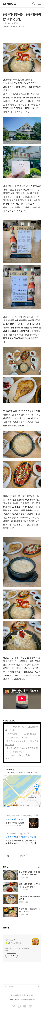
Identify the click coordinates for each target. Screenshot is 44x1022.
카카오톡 (25, 995)
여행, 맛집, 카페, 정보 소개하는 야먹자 (17, 949)
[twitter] (13, 1006)
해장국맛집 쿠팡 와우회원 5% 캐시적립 (22, 837)
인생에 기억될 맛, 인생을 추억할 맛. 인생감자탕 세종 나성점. (15, 824)
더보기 (38, 866)
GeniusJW (9, 4)
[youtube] (24, 1006)
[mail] (30, 1006)
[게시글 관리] (14, 856)
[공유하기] (11, 856)
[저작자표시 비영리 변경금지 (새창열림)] (31, 856)
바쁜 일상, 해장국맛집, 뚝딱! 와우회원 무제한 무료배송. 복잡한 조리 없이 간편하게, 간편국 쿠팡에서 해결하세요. (22, 842)
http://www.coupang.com (16, 833)
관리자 (31, 995)
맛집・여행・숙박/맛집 (10, 23)
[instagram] (19, 1006)
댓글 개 (6, 927)
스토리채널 (17, 995)
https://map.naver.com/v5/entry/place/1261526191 (19, 816)
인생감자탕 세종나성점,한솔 (14, 819)
